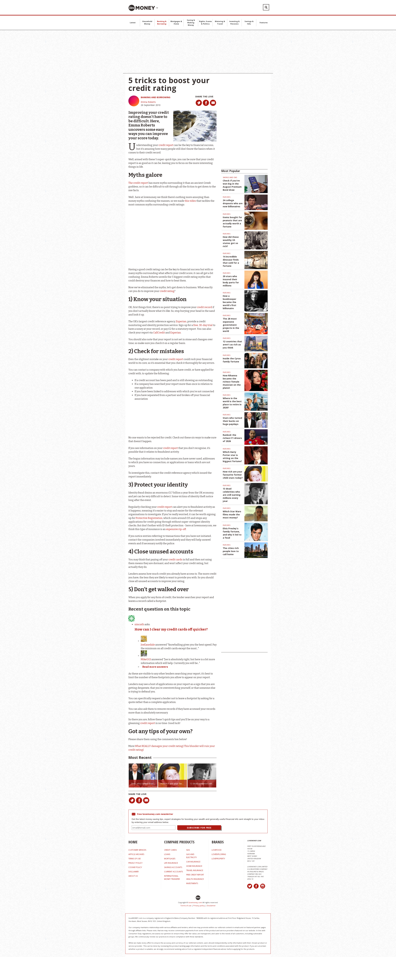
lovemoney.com (195, 902)
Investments (192, 883)
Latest (133, 22)
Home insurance (194, 866)
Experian (175, 332)
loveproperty (218, 858)
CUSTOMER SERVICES (137, 850)
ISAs (188, 850)
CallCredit (159, 332)
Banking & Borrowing (161, 22)
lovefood (217, 850)
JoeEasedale (148, 644)
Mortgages (169, 858)
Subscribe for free (199, 827)
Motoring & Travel (220, 22)
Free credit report (195, 874)
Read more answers (155, 666)
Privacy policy (199, 905)
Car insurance (193, 861)
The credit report (138, 182)
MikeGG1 (146, 659)
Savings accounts (173, 867)
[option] (143, 775)
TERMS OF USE (134, 858)
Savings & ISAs (249, 22)
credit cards (175, 559)
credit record (204, 307)
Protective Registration (149, 518)
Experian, (181, 321)
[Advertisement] (198, 51)
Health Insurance (195, 879)
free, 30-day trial (203, 325)
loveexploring (219, 854)
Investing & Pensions (234, 22)
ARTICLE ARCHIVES (136, 854)
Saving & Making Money (191, 22)
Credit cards (170, 850)
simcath (139, 624)
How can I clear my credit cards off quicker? (171, 629)
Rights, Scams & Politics (205, 22)
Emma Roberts (148, 101)
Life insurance (171, 863)
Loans (167, 854)
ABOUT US (133, 876)
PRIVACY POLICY (135, 863)
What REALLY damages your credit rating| (159, 746)
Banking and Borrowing (155, 97)
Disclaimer (211, 905)
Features (264, 22)
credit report (166, 145)
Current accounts (173, 871)
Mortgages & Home (176, 22)
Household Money (147, 22)
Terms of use (185, 905)
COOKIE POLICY (135, 867)
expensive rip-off (176, 529)
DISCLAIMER (133, 871)
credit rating (167, 291)
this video (190, 200)
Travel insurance (194, 870)
